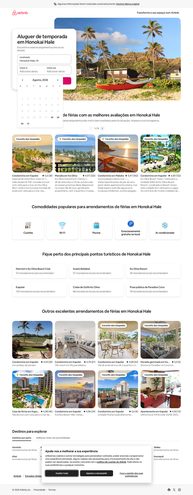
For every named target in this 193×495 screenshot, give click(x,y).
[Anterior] (90, 128)
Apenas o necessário (96, 473)
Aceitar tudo (61, 473)
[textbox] (31, 71)
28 (52, 117)
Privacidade (39, 489)
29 (58, 117)
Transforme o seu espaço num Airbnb (158, 12)
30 (22, 123)
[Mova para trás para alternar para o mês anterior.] (22, 80)
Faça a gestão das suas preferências (131, 474)
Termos (52, 489)
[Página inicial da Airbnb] (20, 13)
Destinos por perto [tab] (21, 437)
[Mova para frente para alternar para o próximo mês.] (58, 80)
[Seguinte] (102, 128)
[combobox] (44, 61)
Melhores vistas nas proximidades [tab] (53, 437)
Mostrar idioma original (127, 4)
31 (28, 123)
